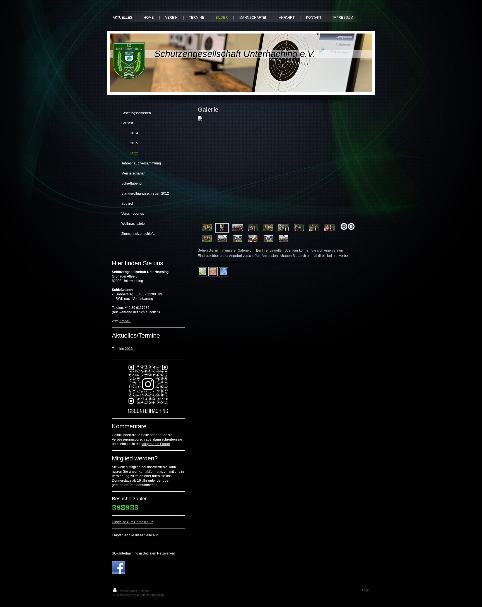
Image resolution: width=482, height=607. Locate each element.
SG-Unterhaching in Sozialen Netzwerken (143, 553)
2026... (130, 349)
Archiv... (125, 321)
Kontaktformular (150, 472)
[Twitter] (134, 543)
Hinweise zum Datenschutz (132, 522)
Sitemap (144, 590)
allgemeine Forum (156, 444)
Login (365, 590)
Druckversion (128, 590)
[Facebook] (126, 543)
